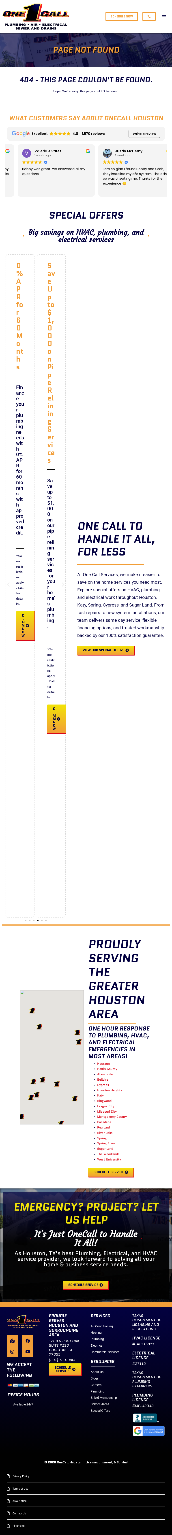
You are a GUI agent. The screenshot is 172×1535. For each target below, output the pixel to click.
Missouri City (107, 1111)
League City (105, 1106)
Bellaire (102, 1079)
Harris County (107, 1069)
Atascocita (105, 1074)
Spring (102, 1138)
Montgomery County (112, 1116)
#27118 (139, 1363)
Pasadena (104, 1122)
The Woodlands (108, 1154)
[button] (164, 16)
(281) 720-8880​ (63, 1360)
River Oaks (105, 1132)
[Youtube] (27, 1351)
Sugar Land (105, 1148)
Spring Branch (107, 1143)
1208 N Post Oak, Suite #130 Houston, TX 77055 (65, 1347)
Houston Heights (109, 1090)
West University (109, 1159)
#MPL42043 (142, 1405)
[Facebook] (27, 1340)
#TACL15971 (143, 1344)
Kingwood (104, 1101)
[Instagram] (12, 1351)
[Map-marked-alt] (12, 1340)
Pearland (103, 1127)
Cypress (103, 1085)
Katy (100, 1095)
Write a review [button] (144, 134)
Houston (103, 1063)
